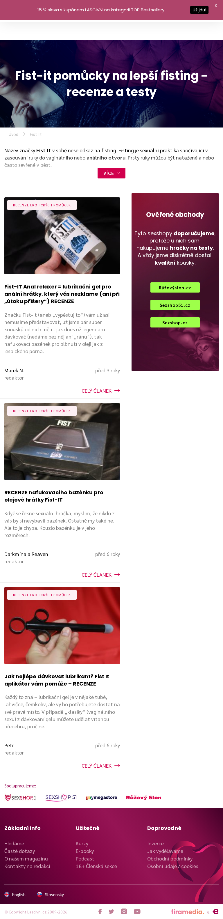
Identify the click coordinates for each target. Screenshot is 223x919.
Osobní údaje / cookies (172, 866)
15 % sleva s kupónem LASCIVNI (70, 10)
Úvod (13, 134)
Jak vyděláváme (165, 850)
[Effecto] (216, 912)
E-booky (85, 850)
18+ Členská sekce (96, 866)
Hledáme (14, 843)
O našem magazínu (26, 858)
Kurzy (82, 843)
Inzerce (155, 843)
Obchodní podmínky (170, 858)
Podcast (85, 858)
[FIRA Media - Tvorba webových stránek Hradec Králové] (187, 912)
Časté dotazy (19, 850)
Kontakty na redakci (27, 866)
